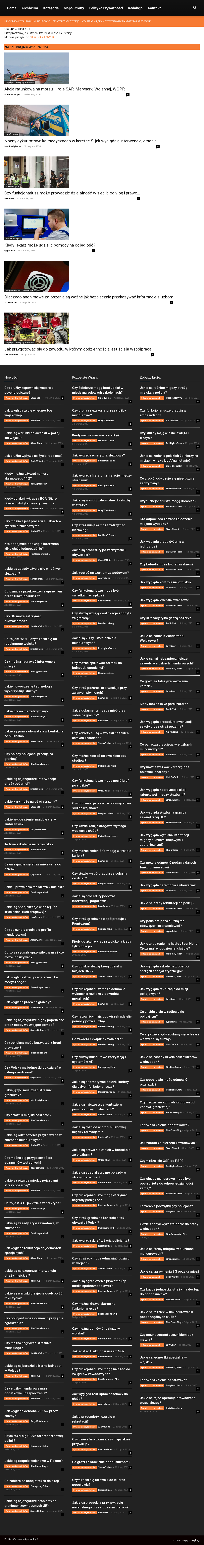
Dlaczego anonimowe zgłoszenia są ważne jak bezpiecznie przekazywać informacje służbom (88, 297)
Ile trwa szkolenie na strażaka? (163, 1380)
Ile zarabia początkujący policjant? (166, 1206)
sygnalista (9, 250)
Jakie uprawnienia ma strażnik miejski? (34, 887)
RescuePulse (37, 1167)
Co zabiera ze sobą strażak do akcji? (32, 1481)
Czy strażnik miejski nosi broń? (27, 1115)
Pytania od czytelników (17, 397)
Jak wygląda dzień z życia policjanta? (100, 1240)
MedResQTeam (12, 146)
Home (11, 8)
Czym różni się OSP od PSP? (161, 1161)
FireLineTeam (105, 1205)
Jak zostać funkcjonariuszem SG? (98, 1351)
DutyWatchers (38, 829)
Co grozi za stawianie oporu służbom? (101, 1462)
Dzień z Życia (12, 134)
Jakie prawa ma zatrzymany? (26, 711)
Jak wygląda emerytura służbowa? (98, 455)
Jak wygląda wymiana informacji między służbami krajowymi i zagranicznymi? (164, 840)
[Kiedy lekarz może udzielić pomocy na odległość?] (49, 224)
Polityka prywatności (106, 8)
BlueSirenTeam (38, 763)
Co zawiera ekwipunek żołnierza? (97, 1039)
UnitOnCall (36, 626)
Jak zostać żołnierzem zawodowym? (168, 1143)
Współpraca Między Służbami (20, 82)
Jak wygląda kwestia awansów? (164, 600)
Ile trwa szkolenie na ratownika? (28, 844)
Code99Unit (36, 460)
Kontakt (154, 8)
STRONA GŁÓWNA (42, 37)
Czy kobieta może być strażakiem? (166, 564)
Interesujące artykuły (188, 1540)
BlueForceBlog (38, 849)
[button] (195, 8)
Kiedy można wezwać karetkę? (96, 435)
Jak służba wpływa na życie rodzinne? (33, 456)
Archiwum (30, 8)
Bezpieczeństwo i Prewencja (19, 290)
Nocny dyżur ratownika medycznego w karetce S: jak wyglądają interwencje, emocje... (82, 141)
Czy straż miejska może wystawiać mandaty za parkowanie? (116, 21)
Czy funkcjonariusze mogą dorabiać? (168, 501)
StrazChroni (10, 302)
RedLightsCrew (38, 483)
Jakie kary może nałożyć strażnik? (30, 801)
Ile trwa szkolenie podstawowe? (164, 1125)
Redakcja (135, 8)
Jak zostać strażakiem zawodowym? (100, 573)
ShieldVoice (36, 648)
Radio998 (9, 198)
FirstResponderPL (40, 553)
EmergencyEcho (39, 1445)
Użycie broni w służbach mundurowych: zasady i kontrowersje (41, 21)
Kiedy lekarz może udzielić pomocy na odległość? (49, 245)
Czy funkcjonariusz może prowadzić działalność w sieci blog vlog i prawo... (72, 193)
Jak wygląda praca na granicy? (27, 1002)
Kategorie (51, 8)
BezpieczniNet (106, 672)
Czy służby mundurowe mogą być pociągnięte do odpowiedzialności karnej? (166, 1183)
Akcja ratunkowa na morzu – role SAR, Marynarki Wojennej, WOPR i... (66, 89)
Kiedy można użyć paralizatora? (164, 704)
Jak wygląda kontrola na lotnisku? (165, 582)
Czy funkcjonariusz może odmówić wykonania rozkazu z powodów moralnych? (98, 993)
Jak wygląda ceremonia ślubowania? (168, 885)
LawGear (35, 397)
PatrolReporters (39, 987)
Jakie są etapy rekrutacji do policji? (167, 903)
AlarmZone (36, 443)
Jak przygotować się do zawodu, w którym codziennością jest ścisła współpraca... (79, 349)
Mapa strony (74, 8)
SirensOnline (11, 354)
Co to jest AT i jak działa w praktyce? (32, 1203)
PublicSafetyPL (12, 94)
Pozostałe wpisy (13, 238)
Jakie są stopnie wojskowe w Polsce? (33, 1461)
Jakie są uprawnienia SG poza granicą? (169, 1271)
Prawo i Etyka (12, 186)
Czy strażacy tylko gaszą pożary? (165, 618)
